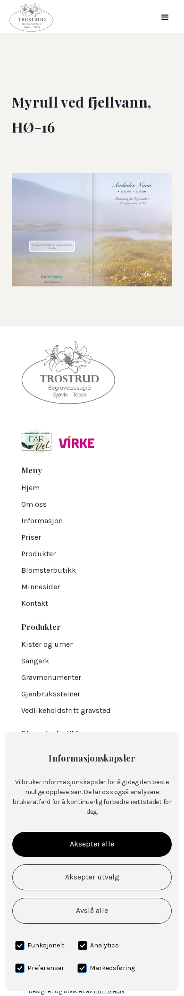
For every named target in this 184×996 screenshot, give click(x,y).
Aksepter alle (92, 843)
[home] (29, 16)
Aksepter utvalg (92, 876)
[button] (165, 16)
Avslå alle (92, 910)
